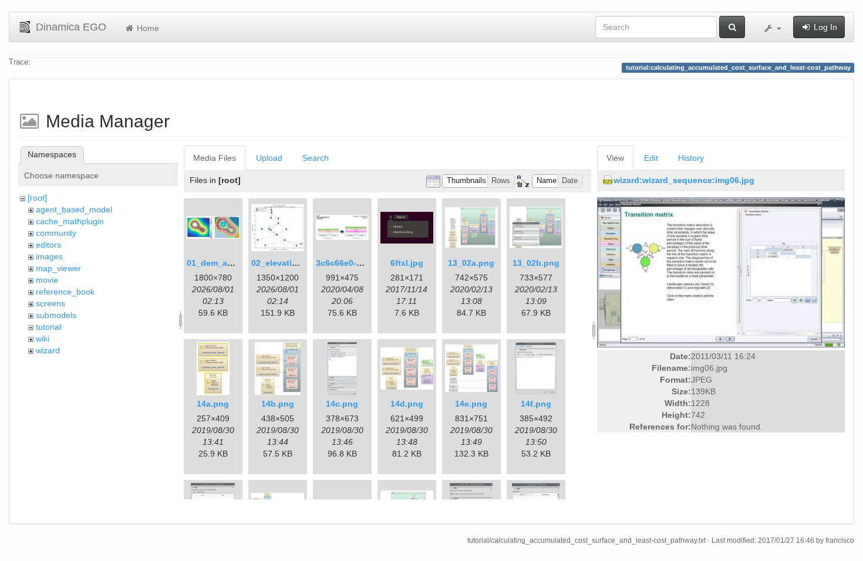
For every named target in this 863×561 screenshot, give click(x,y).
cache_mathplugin (70, 221)
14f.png (536, 403)
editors (48, 244)
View (615, 158)
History (691, 158)
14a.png (213, 403)
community (56, 233)
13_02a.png (471, 263)
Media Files (214, 158)
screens (50, 303)
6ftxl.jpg (406, 263)
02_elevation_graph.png (300, 263)
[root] (37, 197)
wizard (48, 350)
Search (315, 158)
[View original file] (721, 271)
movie (47, 280)
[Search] (732, 27)
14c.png (342, 403)
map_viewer (58, 268)
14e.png (471, 403)
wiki (42, 338)
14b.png (277, 403)
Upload (269, 158)
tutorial (48, 327)
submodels (56, 315)
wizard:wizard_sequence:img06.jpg (683, 180)
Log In (824, 27)
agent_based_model (74, 209)
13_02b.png (536, 263)
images (49, 256)
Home (146, 28)
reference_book (65, 291)
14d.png (406, 403)
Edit (651, 158)
